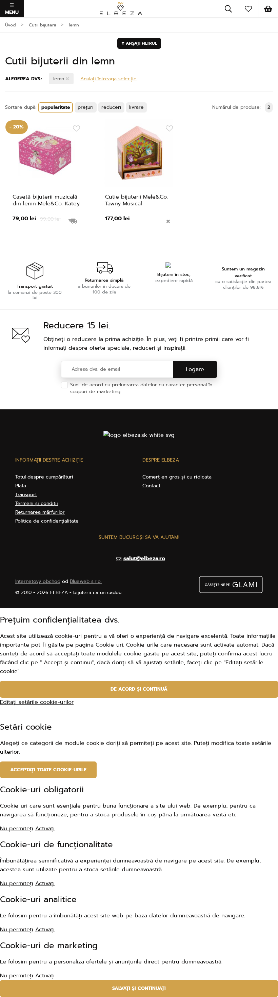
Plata (20, 485)
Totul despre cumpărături (44, 477)
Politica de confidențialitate (154, 391)
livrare (136, 107)
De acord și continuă (139, 689)
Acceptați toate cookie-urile (48, 769)
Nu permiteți (16, 829)
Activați (45, 829)
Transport (26, 494)
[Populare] (248, 8)
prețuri (86, 107)
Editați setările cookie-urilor (37, 702)
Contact (151, 485)
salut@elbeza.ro (144, 558)
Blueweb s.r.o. (86, 581)
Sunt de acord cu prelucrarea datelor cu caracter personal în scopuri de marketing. (141, 388)
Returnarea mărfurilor (40, 512)
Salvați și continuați (139, 988)
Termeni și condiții (36, 503)
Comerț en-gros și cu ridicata (177, 477)
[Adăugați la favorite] (76, 129)
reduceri (111, 107)
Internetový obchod (37, 581)
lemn (59, 78)
